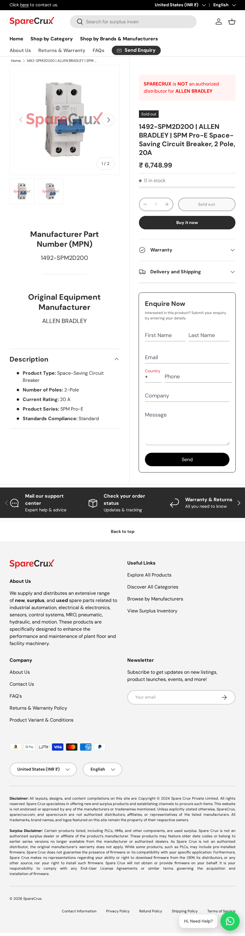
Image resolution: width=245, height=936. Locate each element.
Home (16, 39)
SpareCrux (32, 898)
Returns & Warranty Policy (38, 708)
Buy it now (187, 222)
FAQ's (16, 696)
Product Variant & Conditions (42, 720)
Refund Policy (150, 911)
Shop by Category (51, 39)
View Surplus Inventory (152, 611)
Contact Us (22, 684)
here (24, 4)
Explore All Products (149, 575)
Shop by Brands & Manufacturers (119, 39)
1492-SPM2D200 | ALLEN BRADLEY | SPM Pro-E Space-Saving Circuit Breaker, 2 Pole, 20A (62, 60)
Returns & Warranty (61, 50)
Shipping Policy (185, 911)
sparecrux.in (56, 814)
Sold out (206, 204)
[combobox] (133, 21)
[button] (231, 21)
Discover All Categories (152, 587)
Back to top (122, 531)
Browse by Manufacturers (155, 599)
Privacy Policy (118, 911)
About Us (20, 50)
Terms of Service (221, 911)
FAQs (99, 50)
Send (187, 459)
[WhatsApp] (230, 921)
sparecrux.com (22, 814)
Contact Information (79, 911)
